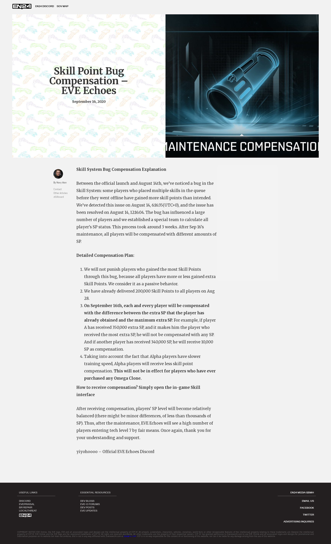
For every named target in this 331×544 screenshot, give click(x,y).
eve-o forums (90, 504)
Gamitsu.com (130, 536)
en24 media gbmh (302, 492)
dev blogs (87, 500)
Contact (57, 189)
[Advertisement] (250, 223)
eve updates (88, 510)
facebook (307, 507)
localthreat (28, 510)
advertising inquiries (298, 521)
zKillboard (58, 197)
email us (308, 500)
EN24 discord (44, 6)
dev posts (87, 507)
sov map (62, 6)
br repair (25, 507)
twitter (308, 514)
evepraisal (27, 504)
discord (24, 500)
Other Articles (60, 193)
